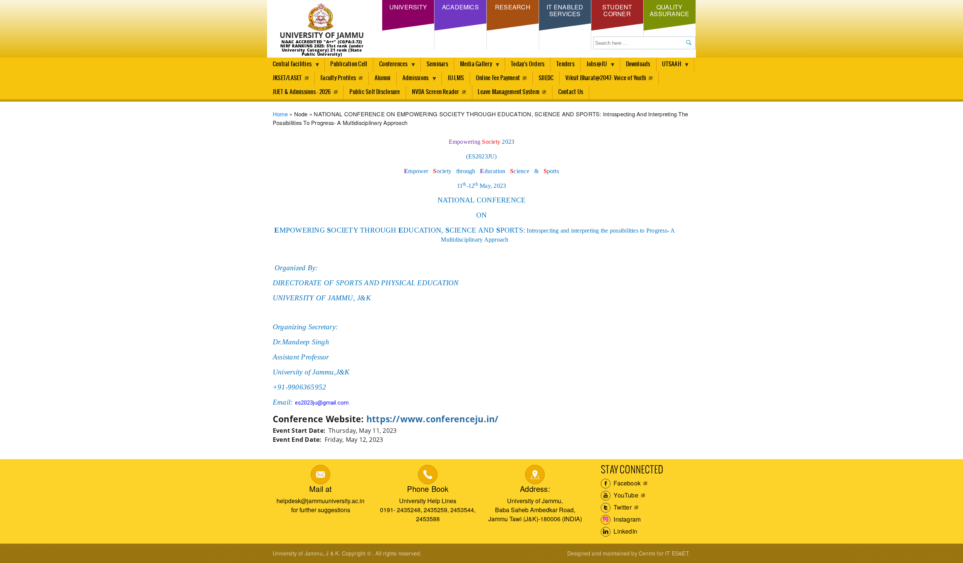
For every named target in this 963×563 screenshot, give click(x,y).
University (408, 7)
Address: (535, 488)
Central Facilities (289, 66)
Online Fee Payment (498, 78)
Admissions (412, 80)
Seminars (437, 64)
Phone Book (427, 488)
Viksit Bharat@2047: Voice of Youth (605, 78)
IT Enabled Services (565, 10)
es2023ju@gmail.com (322, 402)
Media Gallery (473, 66)
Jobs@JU (594, 66)
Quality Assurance (669, 10)
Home (280, 114)
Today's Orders (527, 64)
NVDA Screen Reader (435, 92)
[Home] (321, 21)
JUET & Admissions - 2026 (302, 92)
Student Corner (617, 10)
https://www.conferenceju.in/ (432, 419)
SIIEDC (546, 78)
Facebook (626, 483)
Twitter (622, 507)
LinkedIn (624, 531)
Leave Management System (508, 92)
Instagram (626, 519)
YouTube (625, 495)
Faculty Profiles (338, 78)
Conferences (391, 66)
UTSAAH (669, 66)
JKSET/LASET (287, 78)
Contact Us (570, 92)
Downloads (638, 64)
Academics (460, 7)
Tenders (565, 64)
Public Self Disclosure (374, 92)
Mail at (320, 488)
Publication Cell (348, 64)
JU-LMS (456, 78)
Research (512, 7)
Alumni (382, 78)
